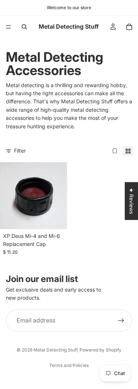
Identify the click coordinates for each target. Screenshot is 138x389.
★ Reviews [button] (131, 201)
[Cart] (129, 27)
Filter (20, 150)
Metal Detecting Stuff (55, 350)
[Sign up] (121, 320)
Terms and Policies (69, 365)
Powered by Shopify (100, 350)
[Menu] (8, 26)
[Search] (24, 27)
